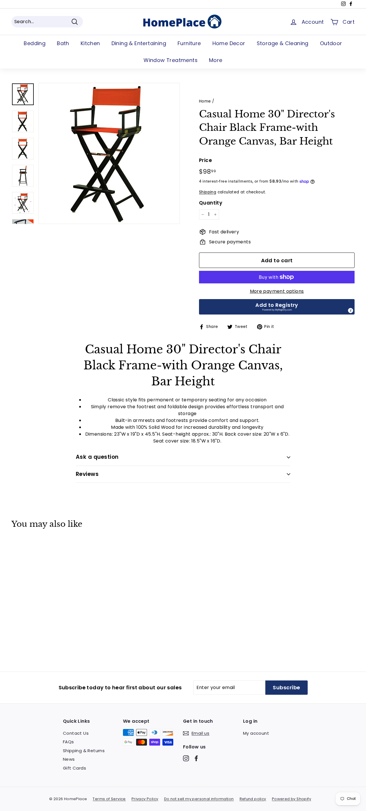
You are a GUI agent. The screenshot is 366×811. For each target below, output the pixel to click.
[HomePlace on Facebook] (196, 758)
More (215, 60)
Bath (63, 43)
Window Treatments (171, 60)
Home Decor (228, 43)
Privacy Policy (145, 799)
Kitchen (90, 43)
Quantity (210, 202)
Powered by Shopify (291, 799)
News (69, 759)
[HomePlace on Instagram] (186, 758)
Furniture (189, 43)
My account (256, 733)
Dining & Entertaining (139, 43)
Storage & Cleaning (283, 43)
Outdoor (331, 43)
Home (205, 101)
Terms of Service (109, 799)
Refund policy (253, 799)
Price (205, 160)
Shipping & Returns (84, 751)
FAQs (68, 742)
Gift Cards (74, 768)
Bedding (34, 43)
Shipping (207, 192)
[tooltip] (350, 310)
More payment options (277, 291)
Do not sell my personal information (199, 799)
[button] (277, 307)
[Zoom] (109, 153)
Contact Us (76, 733)
